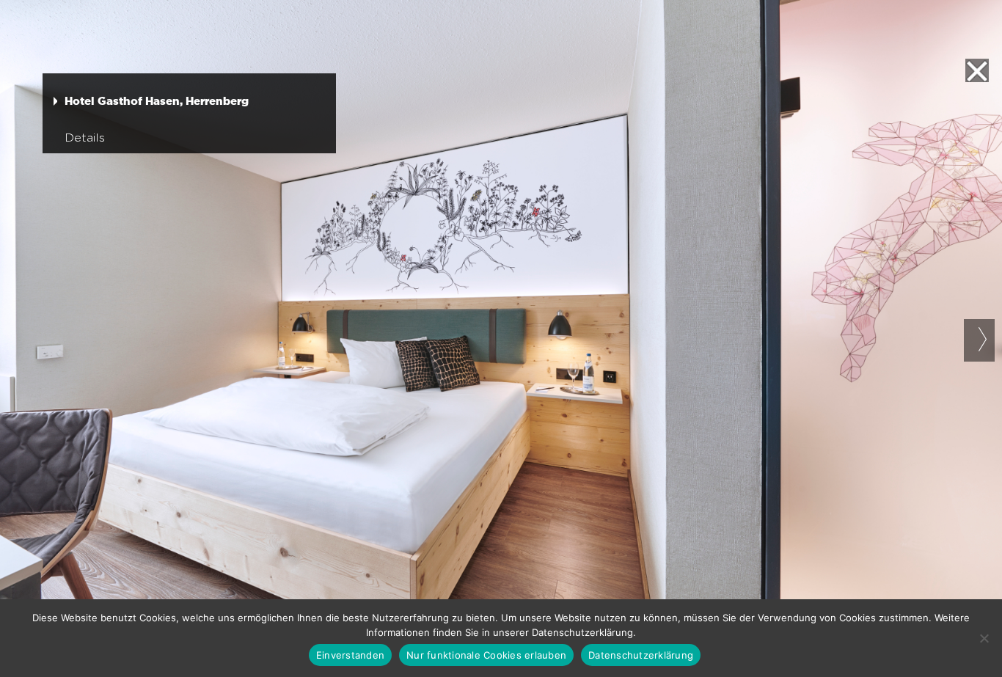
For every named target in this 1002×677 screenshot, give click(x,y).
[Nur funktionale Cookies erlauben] (983, 638)
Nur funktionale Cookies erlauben (486, 655)
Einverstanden (350, 655)
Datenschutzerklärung (640, 655)
